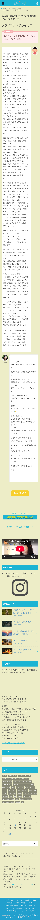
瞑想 (11, 796)
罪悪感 (20, 796)
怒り (14, 790)
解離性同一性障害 (25, 799)
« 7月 (10, 834)
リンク (21, 911)
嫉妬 (26, 787)
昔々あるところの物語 (23, 623)
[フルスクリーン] (35, 557)
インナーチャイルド (24, 775)
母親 (9, 793)
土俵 (17, 787)
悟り (30, 790)
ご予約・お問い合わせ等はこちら (20, 527)
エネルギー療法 (23, 778)
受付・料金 (30, 903)
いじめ (4, 775)
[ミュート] (32, 557)
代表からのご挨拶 (21, 908)
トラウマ (16, 784)
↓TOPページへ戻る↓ (20, 513)
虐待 (12, 799)
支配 (35, 790)
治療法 (20, 793)
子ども (32, 787)
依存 (32, 784)
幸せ (9, 790)
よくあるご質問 (20, 903)
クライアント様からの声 (28, 905)
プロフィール (10, 908)
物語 (35, 793)
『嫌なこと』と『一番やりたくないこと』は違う (24, 612)
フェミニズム (25, 784)
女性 (22, 787)
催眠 (3, 787)
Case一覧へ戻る (20, 493)
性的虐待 (24, 790)
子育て (4, 790)
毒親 (14, 793)
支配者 (4, 793)
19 (15, 825)
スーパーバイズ (7, 784)
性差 (19, 790)
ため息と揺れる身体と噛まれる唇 (24, 632)
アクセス (31, 908)
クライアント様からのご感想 (22, 781)
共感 (8, 787)
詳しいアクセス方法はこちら (13, 743)
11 (10, 822)
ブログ (13, 900)
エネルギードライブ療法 (9, 778)
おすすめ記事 (12, 775)
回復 (13, 787)
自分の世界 (26, 796)
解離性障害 (5, 802)
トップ (7, 900)
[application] (20, 549)
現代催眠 (5, 796)
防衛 (12, 802)
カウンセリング (7, 781)
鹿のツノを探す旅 (20, 641)
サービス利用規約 (12, 911)
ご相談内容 (10, 903)
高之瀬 (18, 802)
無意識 (30, 793)
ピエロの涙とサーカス (23, 651)
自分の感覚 (5, 799)
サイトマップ (30, 911)
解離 (17, 799)
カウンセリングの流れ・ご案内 (22, 884)
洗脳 (24, 793)
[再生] (5, 557)
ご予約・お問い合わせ (11, 905)
